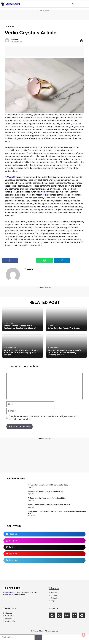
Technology (55, 598)
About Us (8, 613)
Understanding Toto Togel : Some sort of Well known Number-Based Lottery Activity (57, 512)
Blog (52, 601)
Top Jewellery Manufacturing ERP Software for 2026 (48, 485)
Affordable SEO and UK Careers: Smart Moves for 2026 (49, 505)
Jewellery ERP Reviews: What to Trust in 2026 (45, 491)
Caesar (15, 39)
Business (54, 592)
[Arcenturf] (3, 3)
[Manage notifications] (83, 635)
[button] (73, 3)
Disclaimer (9, 618)
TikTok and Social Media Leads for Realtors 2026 (46, 498)
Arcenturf (13, 4)
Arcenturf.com (8, 592)
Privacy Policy (10, 621)
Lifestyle (54, 595)
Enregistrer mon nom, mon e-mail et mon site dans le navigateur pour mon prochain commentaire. (43, 417)
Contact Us (9, 616)
